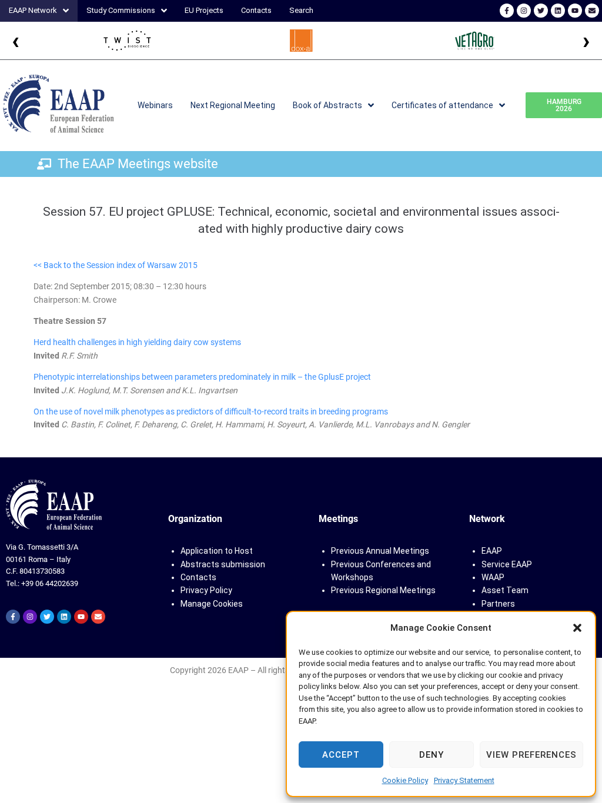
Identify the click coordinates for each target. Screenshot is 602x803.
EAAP (491, 551)
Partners (498, 603)
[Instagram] (524, 11)
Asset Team (505, 590)
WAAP (492, 577)
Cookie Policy (405, 780)
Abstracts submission (222, 564)
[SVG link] (54, 505)
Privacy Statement (464, 780)
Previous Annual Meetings (380, 551)
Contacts (198, 577)
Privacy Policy (206, 590)
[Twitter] (541, 11)
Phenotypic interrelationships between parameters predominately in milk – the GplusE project (202, 377)
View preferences (531, 755)
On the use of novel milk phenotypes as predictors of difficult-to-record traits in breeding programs (211, 411)
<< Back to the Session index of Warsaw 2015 (116, 265)
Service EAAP (506, 564)
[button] (577, 628)
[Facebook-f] (507, 11)
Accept (341, 755)
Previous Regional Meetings (383, 590)
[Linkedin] (558, 11)
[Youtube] (575, 11)
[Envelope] (592, 11)
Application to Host (216, 551)
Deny (431, 755)
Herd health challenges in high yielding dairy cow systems (137, 342)
